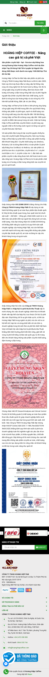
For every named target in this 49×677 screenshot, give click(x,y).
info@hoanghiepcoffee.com (18, 648)
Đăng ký (22, 2)
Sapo (30, 674)
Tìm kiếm (40, 23)
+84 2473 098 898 (21, 637)
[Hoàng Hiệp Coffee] (24, 565)
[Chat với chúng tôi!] (6, 664)
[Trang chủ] (24, 13)
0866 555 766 (22, 642)
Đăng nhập (14, 2)
